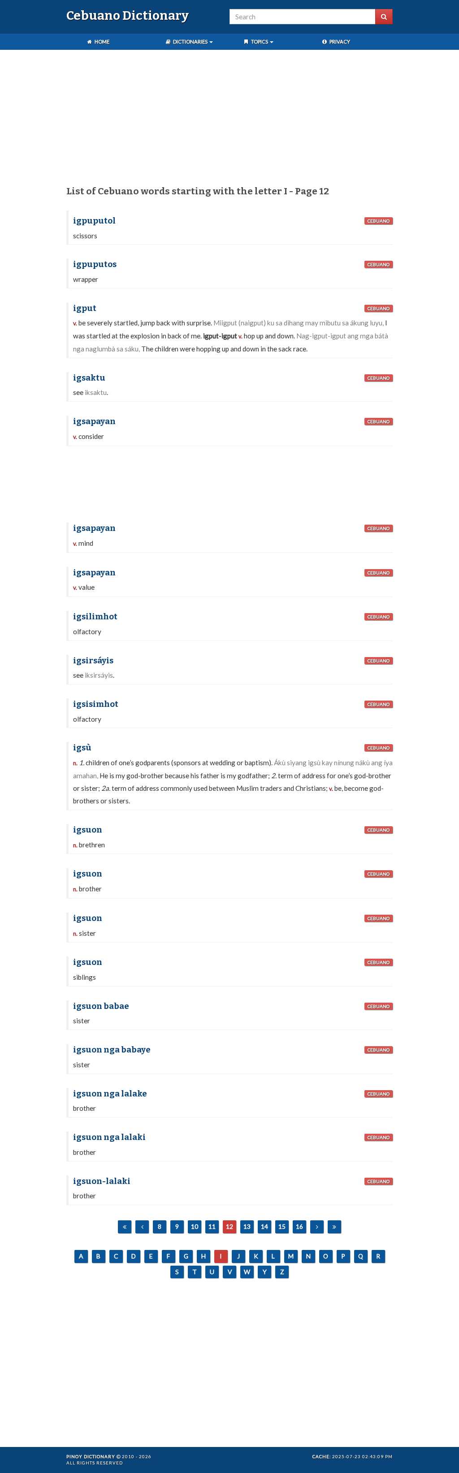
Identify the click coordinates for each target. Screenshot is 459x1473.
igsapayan (94, 421)
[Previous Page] (142, 1226)
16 (299, 1226)
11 (212, 1226)
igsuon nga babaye (112, 1050)
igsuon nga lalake (110, 1094)
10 (194, 1226)
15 (282, 1226)
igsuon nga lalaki (109, 1137)
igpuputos (95, 264)
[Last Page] (334, 1226)
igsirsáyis (93, 661)
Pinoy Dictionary (90, 1456)
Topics (259, 41)
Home (101, 41)
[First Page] (124, 1226)
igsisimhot (95, 704)
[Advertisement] (229, 119)
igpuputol (94, 221)
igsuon (87, 830)
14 (264, 1226)
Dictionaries (190, 41)
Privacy (339, 41)
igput (84, 308)
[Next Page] (317, 1226)
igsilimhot (95, 617)
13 (247, 1226)
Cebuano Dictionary (127, 15)
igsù (82, 748)
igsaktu (89, 378)
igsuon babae (101, 1006)
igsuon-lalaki (101, 1181)
